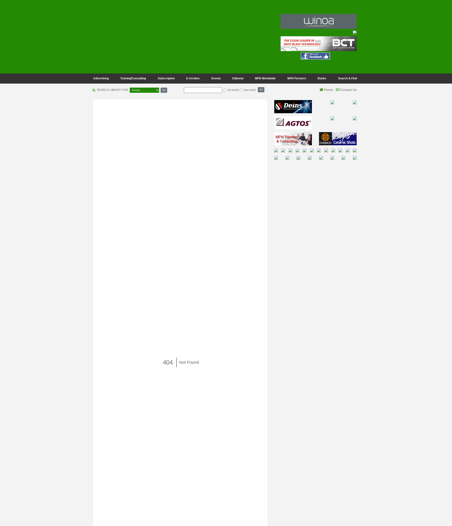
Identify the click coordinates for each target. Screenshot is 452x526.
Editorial (237, 78)
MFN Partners (296, 78)
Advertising (101, 78)
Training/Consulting (133, 78)
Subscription (166, 78)
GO (163, 90)
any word (250, 90)
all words (233, 90)
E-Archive (193, 78)
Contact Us (348, 90)
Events (216, 78)
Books (322, 78)
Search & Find (347, 78)
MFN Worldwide (265, 78)
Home (328, 90)
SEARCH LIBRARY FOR (112, 90)
